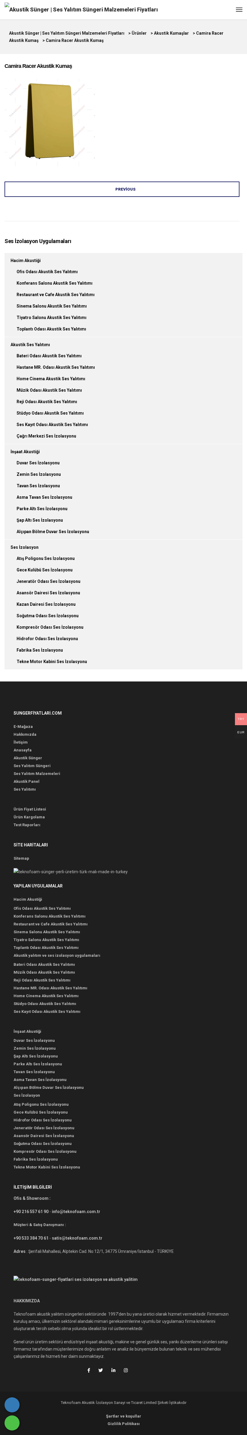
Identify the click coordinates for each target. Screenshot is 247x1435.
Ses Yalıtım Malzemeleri (37, 773)
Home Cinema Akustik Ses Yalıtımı (51, 378)
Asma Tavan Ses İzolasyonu (44, 497)
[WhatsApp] (12, 1422)
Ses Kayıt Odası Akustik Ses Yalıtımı (52, 424)
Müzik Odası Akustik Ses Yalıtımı (49, 390)
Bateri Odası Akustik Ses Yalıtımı (49, 355)
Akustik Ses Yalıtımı (30, 344)
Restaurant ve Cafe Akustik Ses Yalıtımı (56, 294)
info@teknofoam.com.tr (76, 1211)
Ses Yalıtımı (25, 789)
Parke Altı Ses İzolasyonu (42, 508)
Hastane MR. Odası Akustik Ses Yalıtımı (56, 367)
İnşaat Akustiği (25, 451)
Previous (125, 189)
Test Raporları (27, 825)
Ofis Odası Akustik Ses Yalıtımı (47, 271)
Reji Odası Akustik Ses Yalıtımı (47, 401)
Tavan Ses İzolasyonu (38, 485)
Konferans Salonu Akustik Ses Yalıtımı (54, 283)
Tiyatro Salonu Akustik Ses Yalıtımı (51, 317)
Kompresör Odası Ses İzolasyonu (50, 627)
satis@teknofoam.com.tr (77, 1238)
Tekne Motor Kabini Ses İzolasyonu (52, 661)
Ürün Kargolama (29, 817)
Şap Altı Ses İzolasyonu (40, 520)
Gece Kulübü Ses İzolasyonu (45, 569)
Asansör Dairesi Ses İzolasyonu (48, 592)
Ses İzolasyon (25, 547)
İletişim (21, 742)
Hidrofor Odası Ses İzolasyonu (47, 638)
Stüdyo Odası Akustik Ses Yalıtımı (50, 413)
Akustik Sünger (28, 758)
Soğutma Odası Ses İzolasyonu (48, 615)
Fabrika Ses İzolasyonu (40, 650)
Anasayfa (23, 750)
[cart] (228, 10)
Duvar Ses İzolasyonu (38, 462)
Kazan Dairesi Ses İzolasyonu (46, 604)
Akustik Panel (26, 781)
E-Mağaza (23, 726)
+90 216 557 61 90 (31, 1211)
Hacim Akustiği (26, 260)
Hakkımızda (25, 734)
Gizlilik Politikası (124, 1423)
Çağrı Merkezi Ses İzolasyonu (46, 436)
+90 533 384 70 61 (31, 1238)
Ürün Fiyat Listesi (30, 809)
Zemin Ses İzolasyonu (39, 474)
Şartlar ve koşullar (123, 1416)
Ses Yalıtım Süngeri (32, 765)
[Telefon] (12, 1404)
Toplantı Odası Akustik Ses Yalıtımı (51, 329)
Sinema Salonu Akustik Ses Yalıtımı (52, 306)
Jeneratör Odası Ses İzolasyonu (48, 581)
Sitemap (21, 858)
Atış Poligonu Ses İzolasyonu (46, 558)
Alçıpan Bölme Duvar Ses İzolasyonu (53, 531)
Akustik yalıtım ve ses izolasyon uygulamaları (57, 955)
